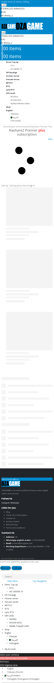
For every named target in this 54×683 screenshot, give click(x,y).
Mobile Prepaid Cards (20, 103)
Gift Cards (10, 93)
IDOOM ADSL (16, 100)
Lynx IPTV (9, 612)
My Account (10, 649)
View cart (5, 568)
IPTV (12, 65)
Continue (17, 568)
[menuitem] (9, 668)
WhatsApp (15, 503)
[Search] (51, 576)
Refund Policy (12, 524)
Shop (7, 629)
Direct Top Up (12, 62)
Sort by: (4, 185)
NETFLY (8, 605)
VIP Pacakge (10, 595)
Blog (8, 512)
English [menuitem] (10, 668)
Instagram (6, 503)
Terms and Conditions (15, 527)
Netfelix (14, 96)
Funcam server (12, 79)
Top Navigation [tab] (39, 581)
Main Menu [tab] (12, 581)
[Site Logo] (22, 26)
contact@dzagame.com (22, 543)
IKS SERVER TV (16, 591)
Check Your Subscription (16, 515)
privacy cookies (13, 521)
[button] (27, 160)
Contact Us (10, 518)
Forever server (11, 598)
